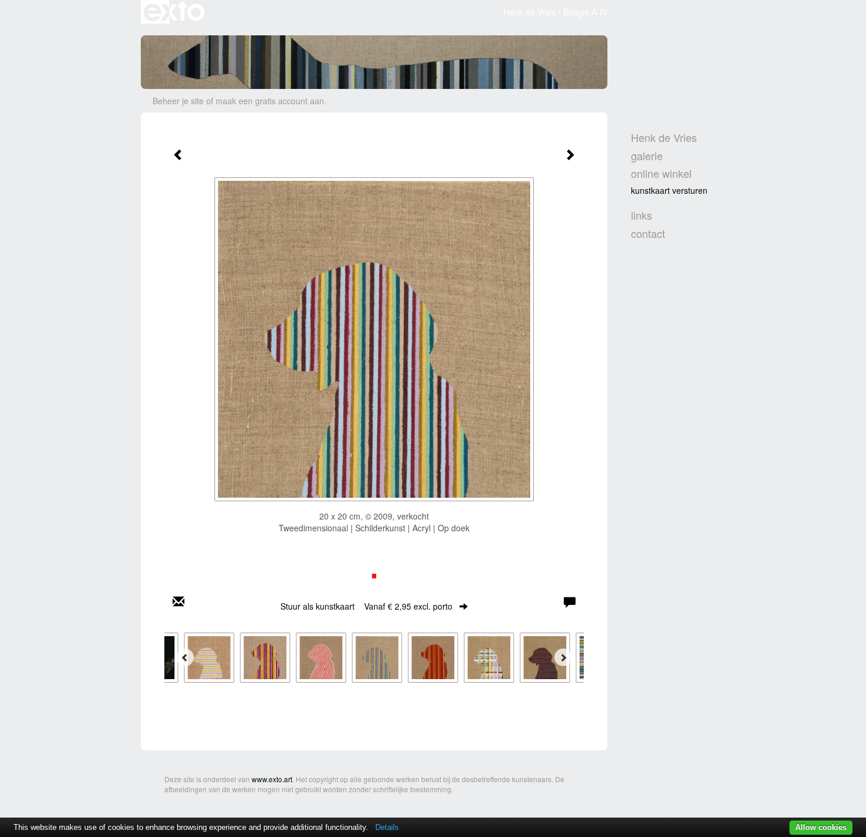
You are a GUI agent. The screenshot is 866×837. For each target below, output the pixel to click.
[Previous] (185, 657)
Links (641, 215)
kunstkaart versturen (669, 190)
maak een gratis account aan (270, 101)
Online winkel (661, 173)
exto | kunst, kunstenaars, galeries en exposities (174, 12)
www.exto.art (272, 779)
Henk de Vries (530, 12)
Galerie (647, 155)
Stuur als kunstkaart (366, 606)
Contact (648, 233)
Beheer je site (178, 101)
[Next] (563, 657)
